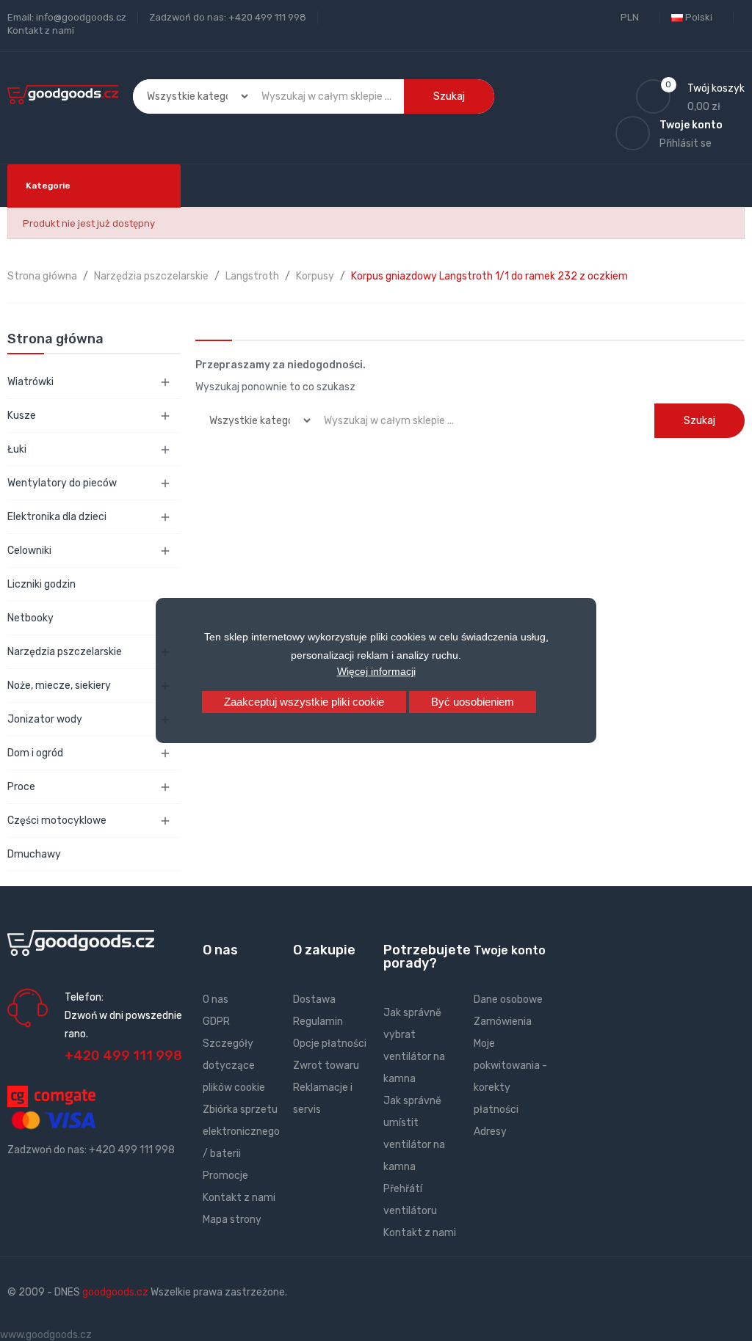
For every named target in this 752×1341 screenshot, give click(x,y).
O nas (215, 999)
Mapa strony (232, 1219)
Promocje (225, 1175)
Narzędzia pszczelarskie (64, 652)
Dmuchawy (34, 854)
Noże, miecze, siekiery (59, 685)
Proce (21, 787)
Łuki (16, 449)
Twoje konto (510, 950)
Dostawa (314, 999)
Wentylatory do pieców (62, 483)
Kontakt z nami (40, 30)
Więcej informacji (376, 671)
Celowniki (29, 550)
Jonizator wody (44, 719)
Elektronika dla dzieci (56, 517)
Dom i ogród (35, 753)
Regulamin (318, 1021)
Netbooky (30, 618)
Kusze (21, 415)
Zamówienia (503, 1021)
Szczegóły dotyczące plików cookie (234, 1065)
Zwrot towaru (326, 1065)
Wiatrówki (30, 382)
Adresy (490, 1131)
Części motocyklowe (56, 820)
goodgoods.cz (115, 1292)
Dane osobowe (508, 999)
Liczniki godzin (41, 584)
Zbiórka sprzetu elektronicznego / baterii (241, 1131)
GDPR (216, 1021)
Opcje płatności (329, 1043)
